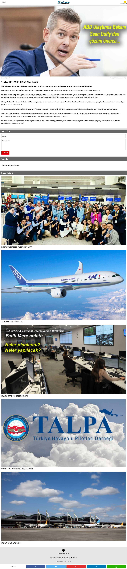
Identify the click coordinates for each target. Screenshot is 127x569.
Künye (75, 557)
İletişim (68, 557)
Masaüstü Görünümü (56, 557)
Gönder (5, 153)
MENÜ (4, 2)
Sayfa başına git (63, 553)
